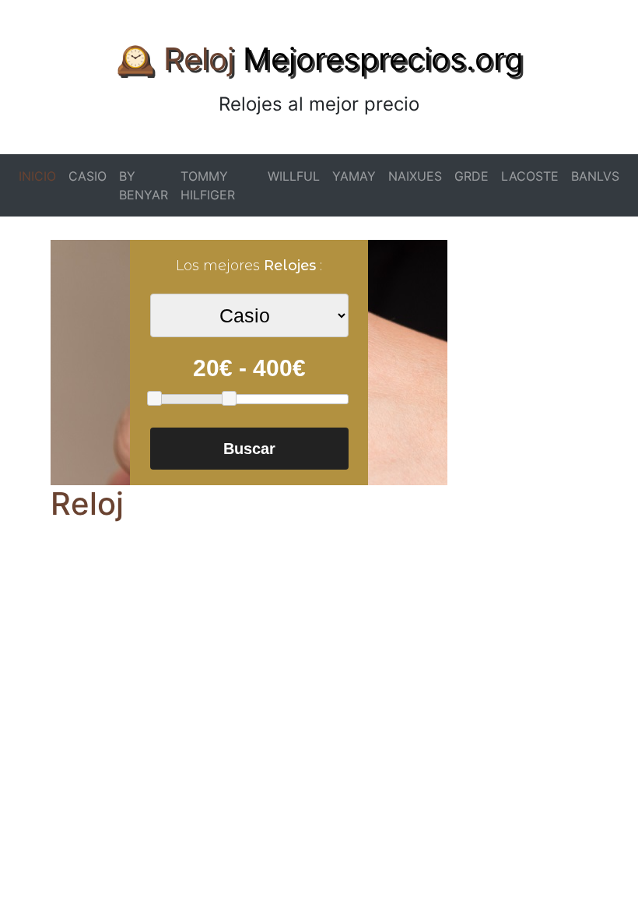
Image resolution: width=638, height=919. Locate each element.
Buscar (249, 448)
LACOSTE (530, 176)
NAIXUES (415, 176)
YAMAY (354, 176)
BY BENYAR (143, 185)
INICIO (37, 176)
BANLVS (595, 176)
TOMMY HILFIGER (208, 185)
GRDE (471, 176)
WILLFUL (294, 176)
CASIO (87, 176)
